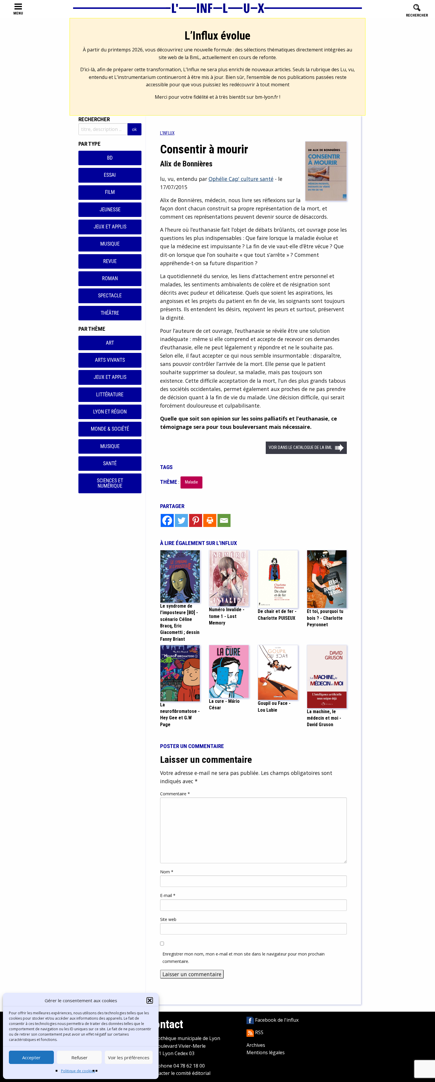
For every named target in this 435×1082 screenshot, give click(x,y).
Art (110, 343)
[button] (150, 1000)
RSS (258, 1032)
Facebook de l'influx (276, 1020)
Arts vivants (110, 360)
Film (110, 192)
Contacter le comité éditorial (179, 1073)
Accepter (31, 1057)
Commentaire (175, 794)
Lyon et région (110, 412)
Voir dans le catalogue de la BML (300, 447)
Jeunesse (109, 209)
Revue (110, 261)
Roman (110, 278)
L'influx (167, 133)
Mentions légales (265, 1052)
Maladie (191, 482)
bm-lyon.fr (266, 97)
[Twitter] (181, 520)
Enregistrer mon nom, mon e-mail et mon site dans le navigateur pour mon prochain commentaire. (243, 957)
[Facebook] (167, 520)
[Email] (224, 520)
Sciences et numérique (110, 483)
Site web (168, 919)
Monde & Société (110, 429)
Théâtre (110, 313)
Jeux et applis (110, 227)
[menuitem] (167, 133)
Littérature (109, 395)
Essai (110, 175)
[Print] (209, 520)
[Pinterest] (195, 520)
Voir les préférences (128, 1057)
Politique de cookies (78, 1070)
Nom (166, 872)
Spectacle (110, 296)
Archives (255, 1045)
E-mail (167, 895)
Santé (110, 463)
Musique (110, 244)
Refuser (79, 1057)
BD (110, 158)
